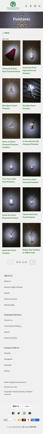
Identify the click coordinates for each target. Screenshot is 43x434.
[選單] (39, 5)
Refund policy (9, 305)
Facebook (7, 365)
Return (6, 332)
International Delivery (12, 326)
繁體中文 (16, 406)
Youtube (7, 353)
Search (6, 293)
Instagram (8, 359)
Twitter (7, 371)
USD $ (27, 406)
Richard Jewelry (17, 427)
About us (7, 281)
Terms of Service (10, 299)
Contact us (8, 320)
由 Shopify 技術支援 (29, 427)
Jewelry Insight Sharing (13, 287)
